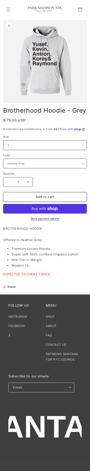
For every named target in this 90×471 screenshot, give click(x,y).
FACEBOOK (16, 326)
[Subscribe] (69, 387)
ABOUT (51, 326)
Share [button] (11, 286)
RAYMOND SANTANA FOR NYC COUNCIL (62, 356)
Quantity (8, 173)
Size (6, 136)
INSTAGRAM (17, 316)
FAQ (49, 335)
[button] (8, 9)
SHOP (50, 316)
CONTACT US (56, 344)
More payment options (45, 218)
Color (7, 155)
